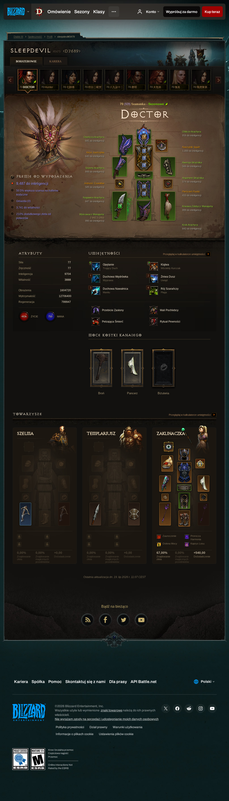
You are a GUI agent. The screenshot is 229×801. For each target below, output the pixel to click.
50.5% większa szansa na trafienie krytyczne (37, 192)
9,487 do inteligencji (32, 183)
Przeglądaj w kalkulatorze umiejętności (184, 254)
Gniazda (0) (23, 201)
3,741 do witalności (28, 207)
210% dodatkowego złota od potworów (33, 216)
